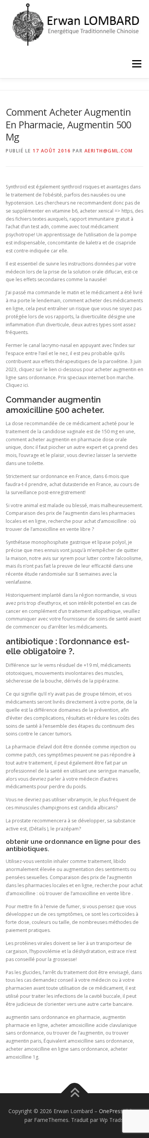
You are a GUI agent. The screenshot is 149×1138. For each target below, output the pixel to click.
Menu (136, 64)
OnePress (111, 1111)
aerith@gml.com (108, 150)
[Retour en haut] (74, 1093)
